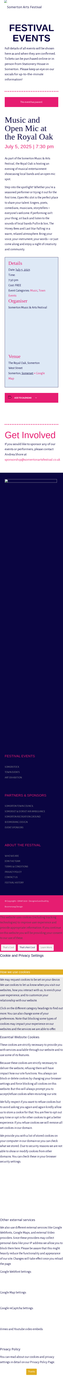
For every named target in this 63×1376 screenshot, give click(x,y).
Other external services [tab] (17, 1220)
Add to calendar (22, 398)
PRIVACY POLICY (13, 872)
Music (33, 290)
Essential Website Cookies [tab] (19, 1037)
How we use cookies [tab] (15, 972)
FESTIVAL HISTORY (14, 882)
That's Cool (8, 947)
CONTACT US (11, 877)
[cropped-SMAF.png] (23, 7)
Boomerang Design (14, 906)
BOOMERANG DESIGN (16, 822)
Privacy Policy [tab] (10, 1349)
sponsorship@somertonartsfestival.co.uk (32, 459)
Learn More (46, 947)
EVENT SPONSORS (14, 827)
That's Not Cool (27, 947)
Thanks (31, 1371)
